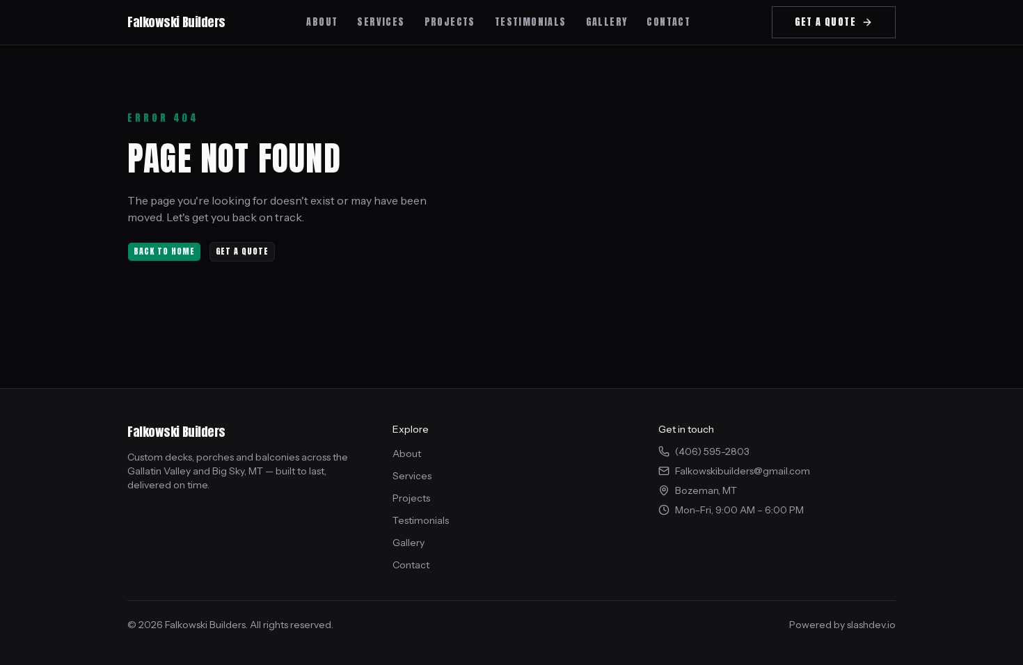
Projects (411, 498)
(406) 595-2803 (712, 451)
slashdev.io (871, 624)
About (406, 453)
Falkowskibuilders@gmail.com (742, 471)
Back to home (164, 251)
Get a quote (242, 251)
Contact (410, 565)
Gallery (408, 542)
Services (411, 476)
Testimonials (420, 520)
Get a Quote (825, 22)
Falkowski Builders (176, 22)
